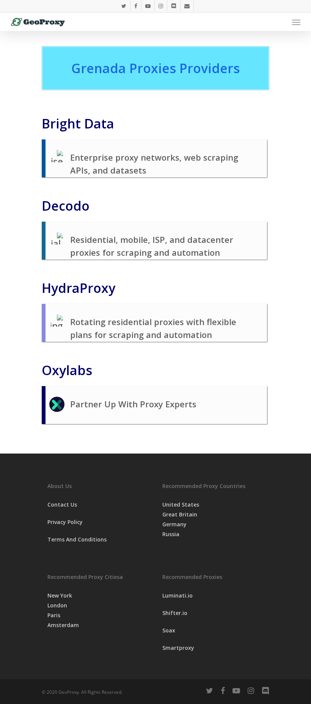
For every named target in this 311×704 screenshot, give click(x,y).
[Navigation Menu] (296, 22)
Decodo (66, 205)
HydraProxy (78, 288)
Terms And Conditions (77, 539)
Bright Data (78, 123)
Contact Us (62, 504)
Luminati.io (177, 595)
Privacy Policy (65, 522)
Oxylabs (67, 370)
